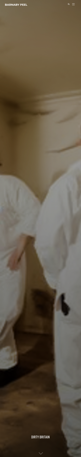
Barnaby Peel (16, 4)
